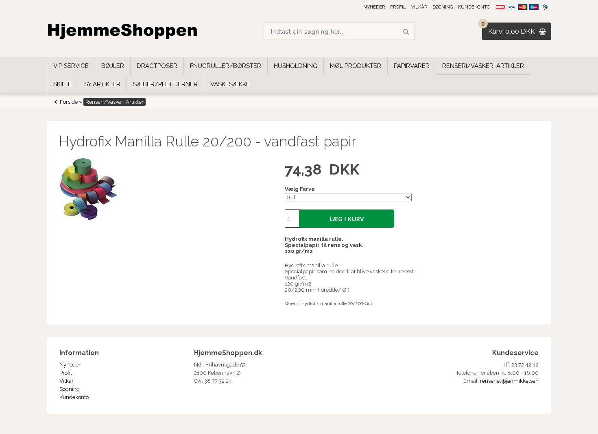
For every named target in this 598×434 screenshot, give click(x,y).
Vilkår (419, 7)
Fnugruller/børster (225, 66)
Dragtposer (157, 66)
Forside (69, 102)
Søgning (442, 7)
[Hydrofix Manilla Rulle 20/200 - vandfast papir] (164, 189)
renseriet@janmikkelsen (509, 381)
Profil (398, 7)
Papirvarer (412, 66)
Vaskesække (230, 84)
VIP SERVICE (71, 66)
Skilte (62, 84)
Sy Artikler (102, 84)
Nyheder (374, 7)
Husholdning (295, 66)
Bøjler (112, 66)
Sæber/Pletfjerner (165, 84)
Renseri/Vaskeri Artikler (483, 66)
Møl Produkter (355, 66)
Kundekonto (474, 7)
